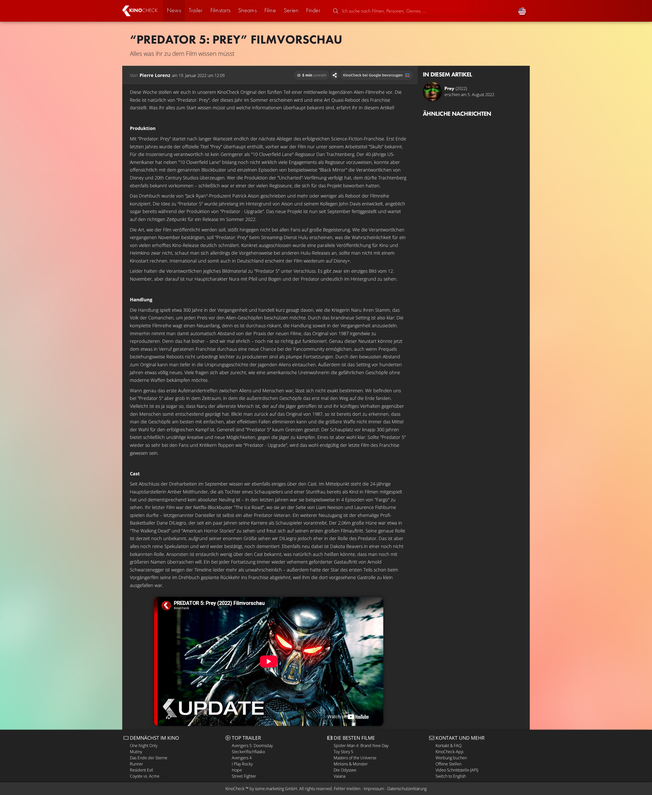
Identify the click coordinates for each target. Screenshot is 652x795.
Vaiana (339, 776)
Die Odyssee (345, 770)
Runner (136, 763)
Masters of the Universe (355, 757)
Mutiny (136, 751)
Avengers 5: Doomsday (252, 745)
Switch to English (451, 776)
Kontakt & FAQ (448, 745)
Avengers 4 (242, 757)
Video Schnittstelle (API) (457, 770)
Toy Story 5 (343, 751)
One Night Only (143, 745)
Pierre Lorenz (155, 75)
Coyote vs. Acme (144, 776)
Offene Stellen (448, 763)
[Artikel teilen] (335, 75)
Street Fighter (244, 776)
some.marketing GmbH (276, 788)
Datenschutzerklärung (407, 788)
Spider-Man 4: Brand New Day (361, 745)
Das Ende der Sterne (148, 757)
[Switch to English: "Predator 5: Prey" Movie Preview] (522, 11)
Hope (237, 770)
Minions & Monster (351, 763)
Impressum (374, 788)
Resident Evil (141, 770)
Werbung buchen (451, 757)
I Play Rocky (242, 763)
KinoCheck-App (450, 751)
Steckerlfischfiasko (248, 751)
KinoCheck (234, 788)
